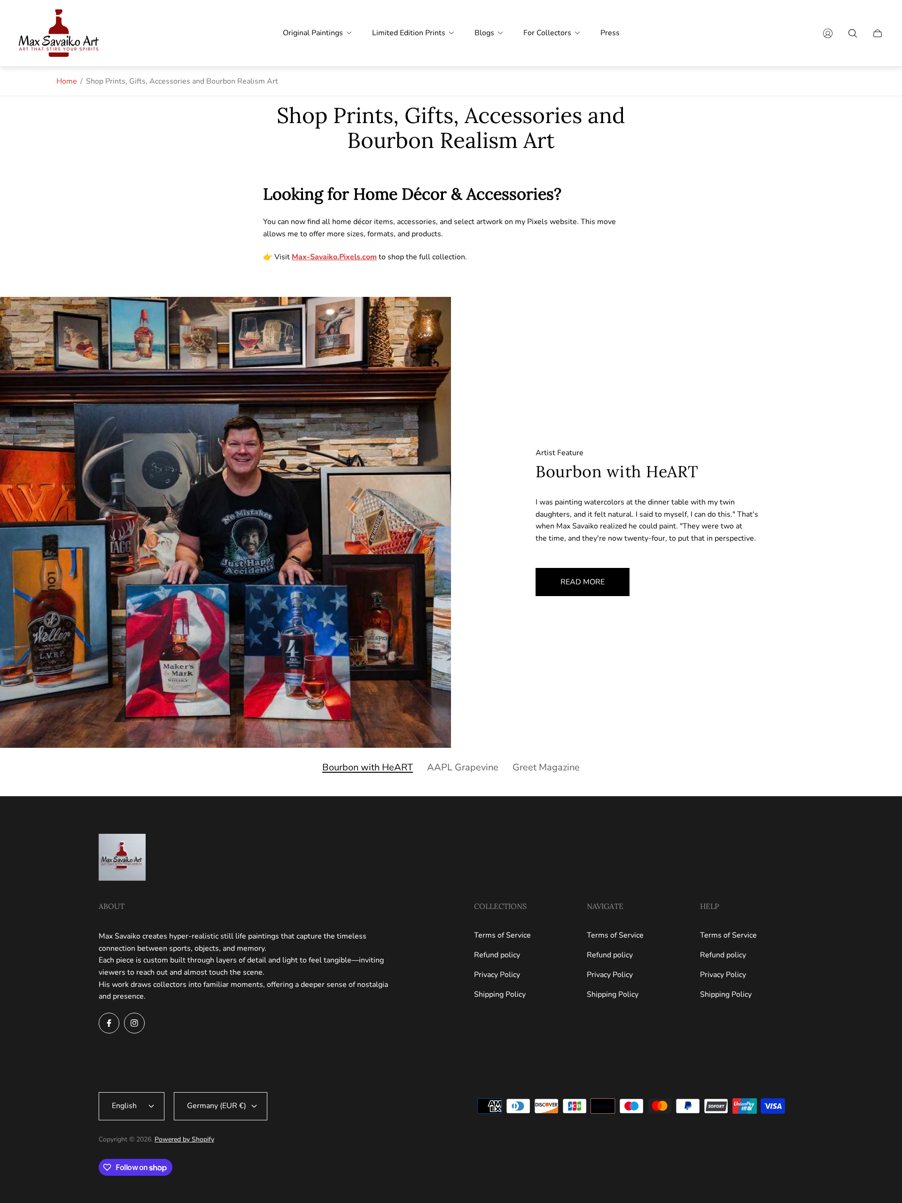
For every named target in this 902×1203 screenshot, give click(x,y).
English (124, 1106)
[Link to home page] (122, 858)
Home (66, 81)
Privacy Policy (497, 975)
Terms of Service (502, 935)
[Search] (852, 33)
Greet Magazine (546, 767)
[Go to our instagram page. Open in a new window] (134, 1023)
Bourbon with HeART (367, 767)
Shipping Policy (500, 994)
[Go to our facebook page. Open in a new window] (109, 1023)
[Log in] (827, 33)
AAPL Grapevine (462, 767)
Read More (582, 582)
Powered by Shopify (184, 1139)
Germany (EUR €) (216, 1106)
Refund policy (497, 955)
